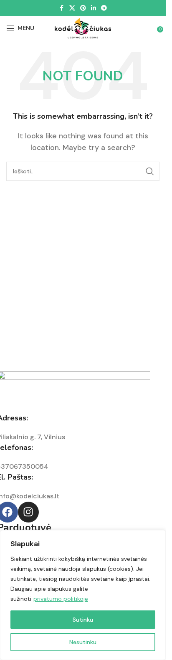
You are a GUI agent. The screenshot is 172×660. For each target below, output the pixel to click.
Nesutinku (82, 642)
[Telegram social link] (104, 8)
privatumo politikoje (60, 598)
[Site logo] (83, 27)
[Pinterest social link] (83, 8)
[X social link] (72, 8)
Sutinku (83, 619)
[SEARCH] (149, 171)
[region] (83, 595)
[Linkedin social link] (94, 8)
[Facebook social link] (62, 8)
